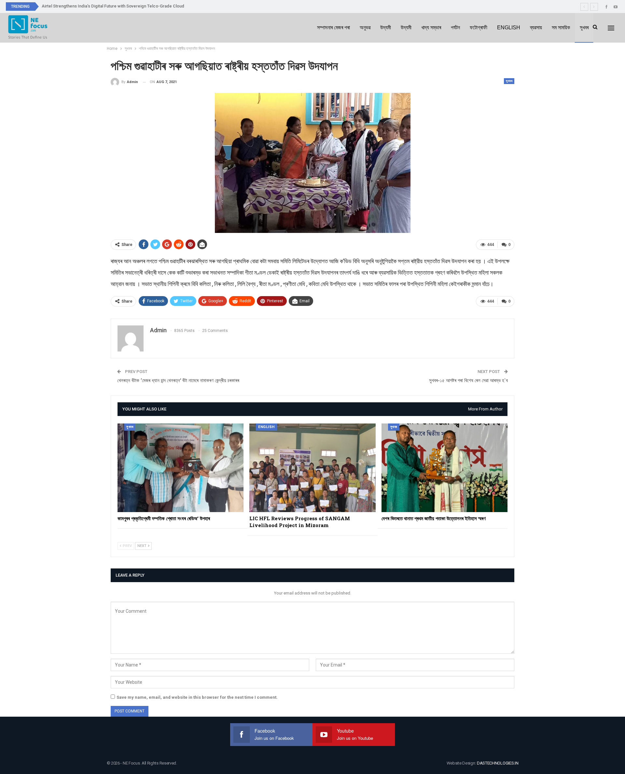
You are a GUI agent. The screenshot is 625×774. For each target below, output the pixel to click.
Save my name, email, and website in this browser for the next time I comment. (197, 697)
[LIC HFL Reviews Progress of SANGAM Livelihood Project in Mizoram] (312, 467)
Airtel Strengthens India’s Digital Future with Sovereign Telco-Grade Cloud (113, 6)
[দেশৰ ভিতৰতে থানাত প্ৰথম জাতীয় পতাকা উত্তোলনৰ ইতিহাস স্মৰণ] (444, 467)
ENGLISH (508, 27)
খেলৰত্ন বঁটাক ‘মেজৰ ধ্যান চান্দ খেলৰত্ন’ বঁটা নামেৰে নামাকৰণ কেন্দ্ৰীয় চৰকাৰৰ (178, 380)
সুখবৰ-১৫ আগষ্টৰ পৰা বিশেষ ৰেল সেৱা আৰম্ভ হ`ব (468, 380)
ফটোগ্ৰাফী (478, 27)
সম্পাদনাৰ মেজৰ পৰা (333, 27)
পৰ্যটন (455, 27)
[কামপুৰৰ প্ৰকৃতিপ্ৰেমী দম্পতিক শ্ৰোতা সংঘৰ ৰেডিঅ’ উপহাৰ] (180, 467)
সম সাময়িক (561, 27)
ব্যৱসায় (536, 27)
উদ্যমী (385, 27)
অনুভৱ (365, 27)
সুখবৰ (584, 27)
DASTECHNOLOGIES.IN (498, 763)
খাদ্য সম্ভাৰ (431, 27)
